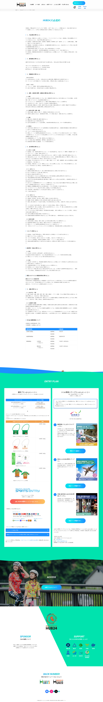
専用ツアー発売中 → (75, 451)
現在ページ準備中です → (75, 486)
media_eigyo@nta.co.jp (62, 541)
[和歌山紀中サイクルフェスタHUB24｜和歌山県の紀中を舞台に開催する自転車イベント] (21, 4)
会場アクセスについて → (51, 587)
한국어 (79, 8)
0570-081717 (59, 539)
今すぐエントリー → (79, 3)
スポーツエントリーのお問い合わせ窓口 (29, 540)
